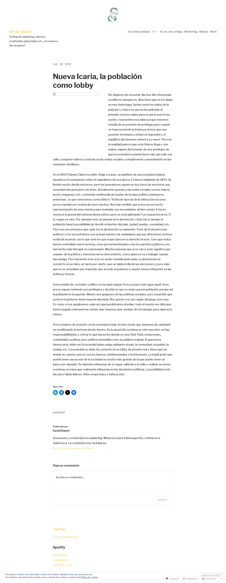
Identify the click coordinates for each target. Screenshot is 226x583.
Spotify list (60, 555)
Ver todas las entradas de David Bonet (73, 448)
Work (213, 31)
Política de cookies (89, 577)
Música (203, 31)
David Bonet (20, 31)
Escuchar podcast (139, 31)
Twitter (59, 529)
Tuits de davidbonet (66, 537)
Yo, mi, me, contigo (171, 31)
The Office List (62, 565)
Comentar (162, 499)
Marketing (191, 31)
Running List (61, 560)
